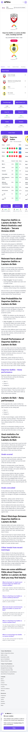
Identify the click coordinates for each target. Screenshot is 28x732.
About (2, 678)
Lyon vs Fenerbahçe (5, 659)
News (2, 705)
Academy (3, 703)
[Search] (23, 2)
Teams (2, 699)
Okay (14, 728)
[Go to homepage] (5, 2)
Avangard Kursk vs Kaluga (6, 668)
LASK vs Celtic (4, 655)
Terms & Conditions (5, 688)
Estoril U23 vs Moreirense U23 (7, 666)
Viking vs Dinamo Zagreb (6, 661)
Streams (3, 701)
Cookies (3, 686)
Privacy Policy (4, 684)
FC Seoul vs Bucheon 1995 (7, 669)
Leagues (3, 697)
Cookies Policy (18, 723)
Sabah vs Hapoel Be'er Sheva (7, 653)
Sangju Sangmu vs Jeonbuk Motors (9, 671)
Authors (2, 680)
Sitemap (3, 690)
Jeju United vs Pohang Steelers (8, 673)
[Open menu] (25, 2)
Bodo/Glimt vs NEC (5, 657)
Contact (2, 682)
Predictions (3, 695)
